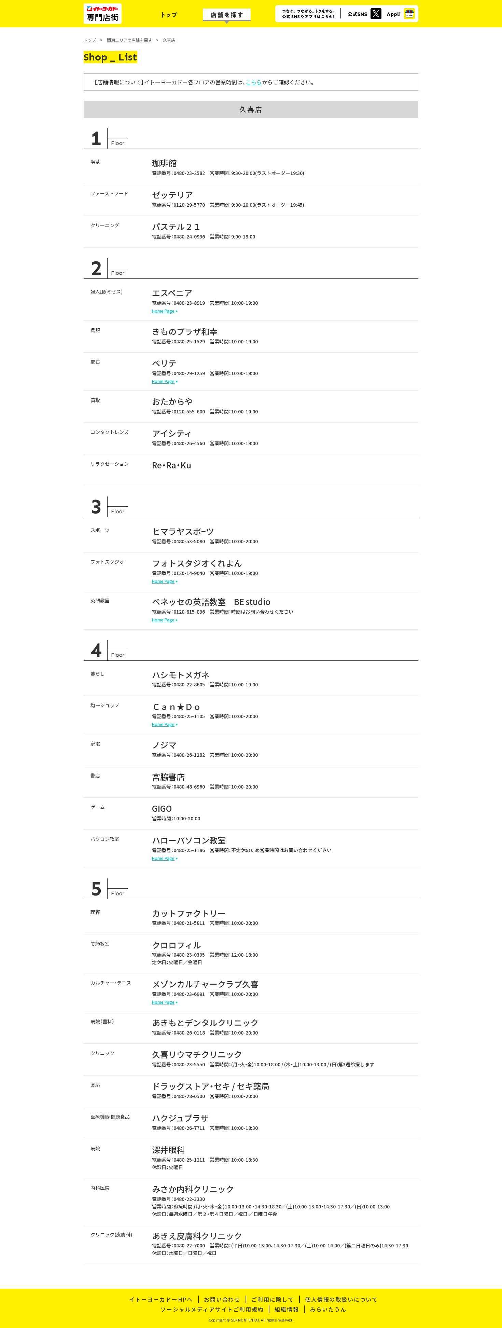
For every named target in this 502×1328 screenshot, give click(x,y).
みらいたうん (328, 1309)
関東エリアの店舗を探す (129, 40)
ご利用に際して (272, 1299)
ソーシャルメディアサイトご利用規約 (212, 1309)
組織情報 (287, 1309)
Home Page (163, 311)
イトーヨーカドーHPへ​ (161, 1299)
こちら (254, 82)
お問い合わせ (222, 1299)
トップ (90, 40)
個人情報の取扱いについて (341, 1299)
